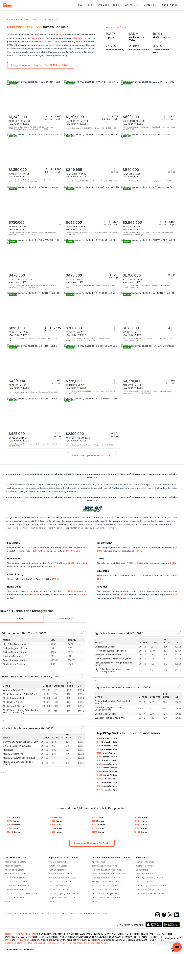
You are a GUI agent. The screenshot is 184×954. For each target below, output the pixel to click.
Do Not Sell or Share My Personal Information (85, 942)
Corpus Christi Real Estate (62, 897)
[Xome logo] (7, 4)
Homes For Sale (23, 19)
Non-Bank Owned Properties (150, 893)
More (7, 901)
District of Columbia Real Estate (21, 893)
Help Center (41, 913)
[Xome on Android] (171, 924)
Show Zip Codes (92, 843)
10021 (99, 764)
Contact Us (150, 4)
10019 (99, 742)
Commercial (142, 869)
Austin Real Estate (58, 869)
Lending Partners (144, 873)
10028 (137, 828)
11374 (99, 786)
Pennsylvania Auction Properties (108, 873)
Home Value (102, 4)
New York (37, 19)
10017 (99, 790)
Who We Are (131, 4)
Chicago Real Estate (59, 889)
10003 (99, 767)
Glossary (54, 913)
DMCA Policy (55, 942)
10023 (99, 756)
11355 (99, 778)
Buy (80, 4)
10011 (99, 760)
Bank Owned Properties (147, 889)
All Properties (98, 861)
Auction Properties (145, 861)
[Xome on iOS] (154, 924)
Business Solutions (145, 865)
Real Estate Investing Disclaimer (32, 942)
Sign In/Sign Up (169, 4)
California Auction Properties (106, 869)
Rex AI (106, 913)
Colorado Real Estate (16, 881)
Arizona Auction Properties (105, 889)
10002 (137, 832)
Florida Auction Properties (105, 885)
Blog (64, 913)
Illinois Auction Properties (104, 893)
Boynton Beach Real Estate (62, 877)
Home (10, 19)
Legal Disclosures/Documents (85, 913)
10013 (95, 832)
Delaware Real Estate (15, 889)
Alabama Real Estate (15, 861)
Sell (90, 4)
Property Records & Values (149, 877)
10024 (10, 832)
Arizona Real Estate (14, 869)
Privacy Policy (22, 939)
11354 (99, 749)
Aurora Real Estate (58, 865)
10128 (99, 782)
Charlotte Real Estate (59, 885)
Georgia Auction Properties (106, 877)
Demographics (65, 618)
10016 (99, 745)
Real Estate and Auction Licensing (21, 933)
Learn (116, 4)
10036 (53, 832)
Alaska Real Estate (14, 865)
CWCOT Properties (145, 881)
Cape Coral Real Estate (60, 881)
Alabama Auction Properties (106, 897)
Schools (21, 618)
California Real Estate (16, 877)
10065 (99, 771)
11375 (99, 753)
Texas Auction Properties (104, 865)
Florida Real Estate (14, 897)
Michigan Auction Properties (106, 881)
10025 (99, 775)
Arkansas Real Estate (15, 873)
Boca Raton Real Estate (60, 873)
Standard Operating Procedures (49, 527)
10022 (59, 19)
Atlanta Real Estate (58, 861)
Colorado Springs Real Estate (63, 893)
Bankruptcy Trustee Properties (151, 885)
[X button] (170, 914)
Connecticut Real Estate (17, 885)
